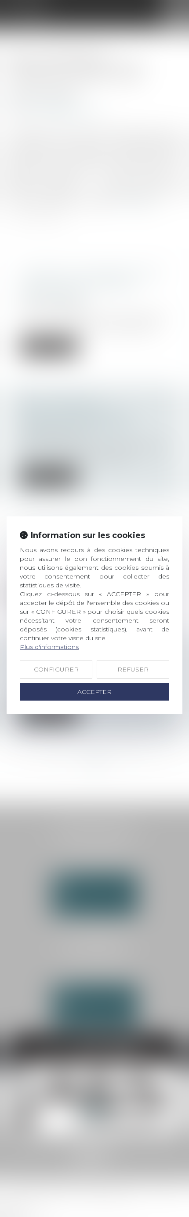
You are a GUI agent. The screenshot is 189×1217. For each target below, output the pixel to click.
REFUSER (133, 669)
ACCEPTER (94, 692)
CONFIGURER (56, 669)
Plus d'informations (49, 647)
